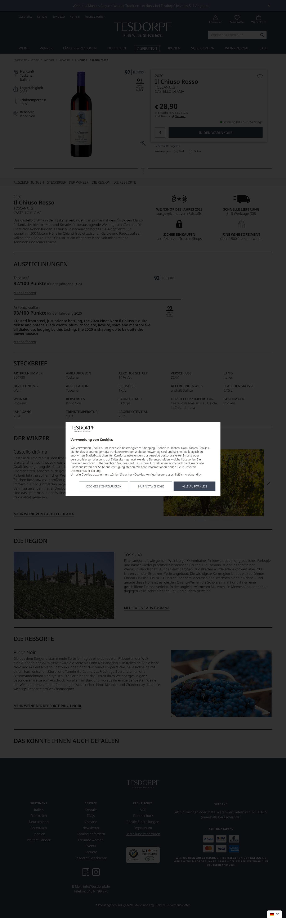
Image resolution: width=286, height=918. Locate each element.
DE (277, 914)
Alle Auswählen (194, 486)
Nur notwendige (151, 486)
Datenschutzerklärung (85, 471)
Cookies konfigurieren (103, 486)
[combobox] (274, 914)
